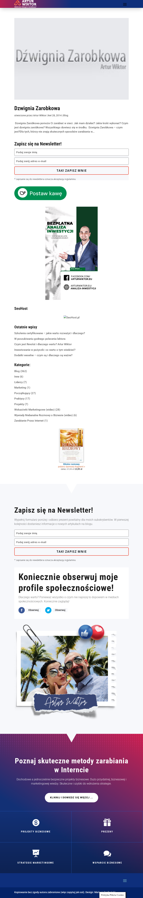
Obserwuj (33, 610)
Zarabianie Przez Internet (29, 420)
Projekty (19, 404)
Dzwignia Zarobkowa (37, 108)
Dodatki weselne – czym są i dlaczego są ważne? (43, 355)
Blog (65, 115)
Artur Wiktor (39, 115)
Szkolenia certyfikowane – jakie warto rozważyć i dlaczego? (49, 333)
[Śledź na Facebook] (21, 610)
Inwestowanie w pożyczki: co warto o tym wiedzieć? (44, 349)
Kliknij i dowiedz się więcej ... (71, 797)
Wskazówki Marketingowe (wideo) (34, 409)
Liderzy (18, 382)
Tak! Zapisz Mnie (72, 171)
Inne (16, 376)
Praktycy (19, 398)
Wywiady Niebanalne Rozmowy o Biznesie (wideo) (43, 415)
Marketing (20, 387)
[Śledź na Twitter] (48, 610)
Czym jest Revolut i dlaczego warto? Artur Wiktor (43, 344)
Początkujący (22, 393)
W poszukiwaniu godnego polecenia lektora (39, 338)
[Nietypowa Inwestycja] (71, 299)
